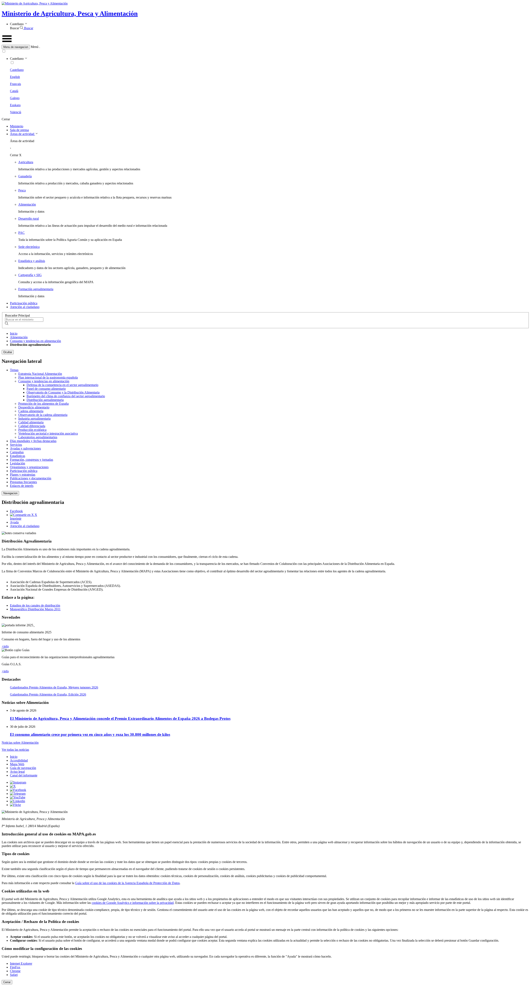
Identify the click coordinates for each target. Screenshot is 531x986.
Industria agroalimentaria (34, 418)
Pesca (22, 190)
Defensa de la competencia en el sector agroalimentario (62, 385)
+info (5, 646)
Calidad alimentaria (31, 422)
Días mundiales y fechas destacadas (33, 441)
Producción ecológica (32, 429)
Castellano (17, 70)
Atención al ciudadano (24, 307)
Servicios (16, 444)
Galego (14, 98)
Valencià (15, 112)
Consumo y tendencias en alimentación (35, 341)
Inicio (13, 333)
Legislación (17, 463)
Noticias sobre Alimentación (20, 742)
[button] (265, 47)
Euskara (15, 105)
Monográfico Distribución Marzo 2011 (35, 609)
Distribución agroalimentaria (45, 400)
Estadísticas (17, 456)
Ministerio (16, 126)
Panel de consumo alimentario (46, 388)
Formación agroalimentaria (35, 289)
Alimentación (27, 204)
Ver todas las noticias (15, 749)
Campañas (17, 452)
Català (14, 91)
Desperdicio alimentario (33, 407)
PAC (21, 232)
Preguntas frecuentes (23, 482)
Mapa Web (17, 764)
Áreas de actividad (22, 134)
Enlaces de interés (21, 486)
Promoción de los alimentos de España (43, 403)
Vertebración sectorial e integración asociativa (48, 433)
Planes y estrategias (22, 474)
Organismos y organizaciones (29, 467)
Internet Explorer (21, 963)
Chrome (15, 971)
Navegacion (10, 493)
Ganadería (25, 176)
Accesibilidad (19, 760)
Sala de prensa (19, 130)
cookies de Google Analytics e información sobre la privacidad (133, 902)
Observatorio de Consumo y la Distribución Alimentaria (63, 392)
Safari (14, 974)
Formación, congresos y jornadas (31, 459)
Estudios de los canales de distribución (35, 605)
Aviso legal (17, 771)
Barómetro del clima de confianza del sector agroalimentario (66, 396)
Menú (34, 47)
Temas (14, 370)
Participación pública (23, 303)
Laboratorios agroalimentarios (37, 437)
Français (15, 84)
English (15, 77)
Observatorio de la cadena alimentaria (42, 415)
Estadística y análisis (31, 261)
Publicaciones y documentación (30, 478)
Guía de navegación (23, 768)
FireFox (15, 967)
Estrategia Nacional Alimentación (40, 373)
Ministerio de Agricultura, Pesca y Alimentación (70, 13)
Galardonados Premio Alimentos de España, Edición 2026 (48, 694)
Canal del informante (23, 775)
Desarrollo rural (28, 218)
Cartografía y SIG (30, 275)
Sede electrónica (29, 247)
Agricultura (25, 162)
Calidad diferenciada (31, 426)
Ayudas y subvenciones (25, 448)
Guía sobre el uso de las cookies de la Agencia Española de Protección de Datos (127, 883)
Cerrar (7, 982)
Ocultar (7, 352)
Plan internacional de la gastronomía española (48, 377)
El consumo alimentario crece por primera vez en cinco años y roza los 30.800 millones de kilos (90, 734)
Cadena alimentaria (30, 411)
